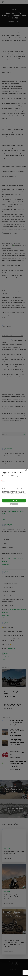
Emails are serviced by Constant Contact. (12, 494)
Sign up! (14, 500)
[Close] (26, 470)
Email (3, 481)
